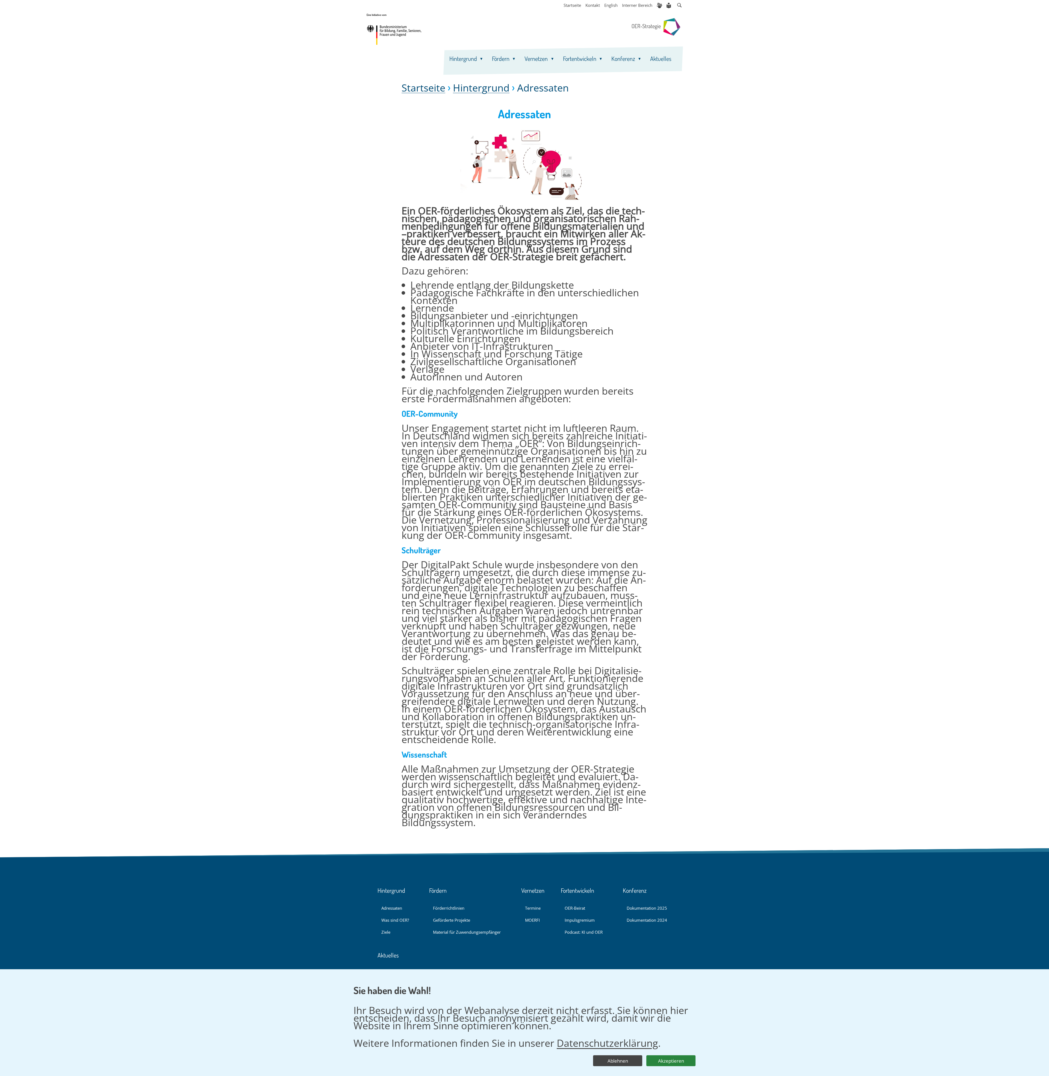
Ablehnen (618, 1061)
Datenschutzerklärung (607, 1043)
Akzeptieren (671, 1061)
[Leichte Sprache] (669, 5)
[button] (679, 5)
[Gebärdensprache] (659, 5)
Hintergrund (481, 88)
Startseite (423, 88)
